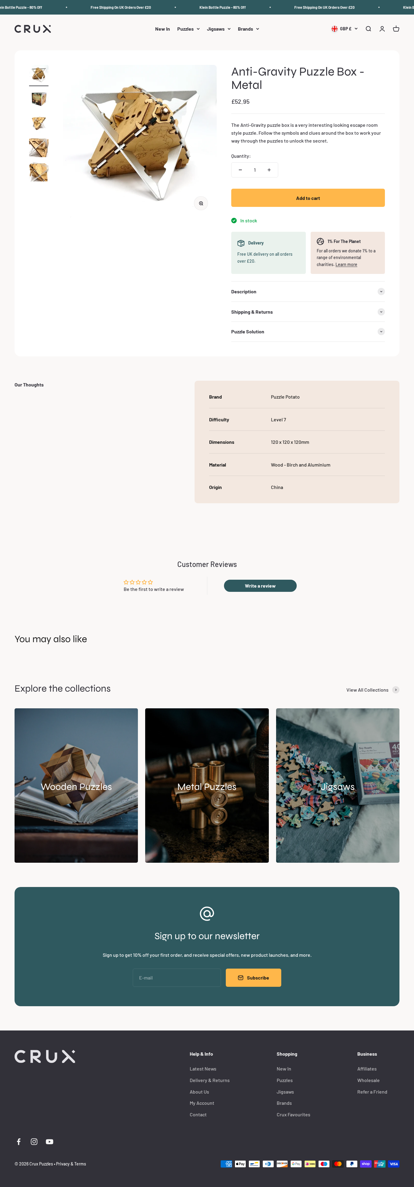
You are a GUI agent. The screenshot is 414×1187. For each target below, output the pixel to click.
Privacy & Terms (71, 1163)
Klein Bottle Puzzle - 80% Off (212, 7)
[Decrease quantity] (240, 170)
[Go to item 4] (38, 148)
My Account (202, 1103)
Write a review (260, 585)
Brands (245, 29)
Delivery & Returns (210, 1080)
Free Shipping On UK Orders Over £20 (110, 7)
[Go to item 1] (38, 75)
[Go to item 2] (38, 99)
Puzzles (185, 29)
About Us (199, 1091)
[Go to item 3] (38, 124)
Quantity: (241, 156)
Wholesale (368, 1080)
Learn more (346, 264)
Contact (198, 1114)
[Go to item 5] (38, 172)
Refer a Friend (372, 1091)
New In (162, 29)
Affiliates (367, 1068)
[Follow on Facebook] (19, 1142)
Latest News (203, 1068)
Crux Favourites (293, 1114)
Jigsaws (216, 29)
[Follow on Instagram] (34, 1142)
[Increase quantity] (269, 170)
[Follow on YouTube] (49, 1142)
